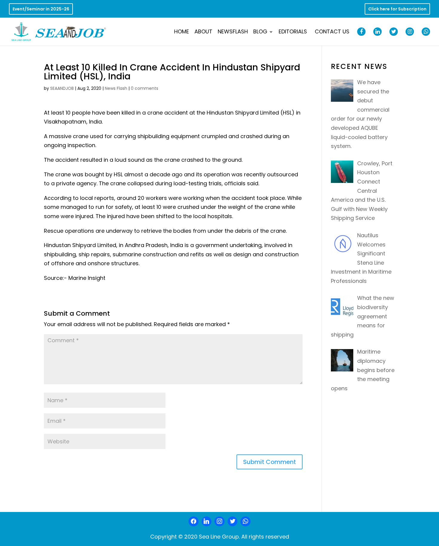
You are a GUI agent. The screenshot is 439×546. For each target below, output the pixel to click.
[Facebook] (193, 521)
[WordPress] (232, 521)
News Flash (116, 88)
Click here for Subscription (397, 9)
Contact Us (332, 32)
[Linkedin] (206, 521)
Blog (260, 32)
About (203, 32)
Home (181, 32)
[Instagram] (219, 521)
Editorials (293, 32)
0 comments (144, 88)
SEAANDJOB (62, 88)
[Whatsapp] (245, 521)
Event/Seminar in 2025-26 (41, 9)
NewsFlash (233, 32)
